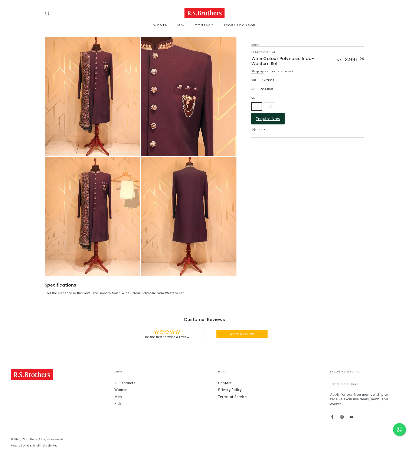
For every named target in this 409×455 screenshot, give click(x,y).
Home (255, 44)
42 (271, 107)
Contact (225, 383)
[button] (47, 13)
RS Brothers (29, 439)
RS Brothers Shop (263, 52)
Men (118, 396)
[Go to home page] (204, 13)
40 (258, 107)
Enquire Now (268, 118)
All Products (124, 383)
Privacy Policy (230, 389)
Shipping (257, 71)
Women (121, 389)
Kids (118, 403)
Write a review (241, 334)
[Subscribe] (395, 384)
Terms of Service (232, 396)
